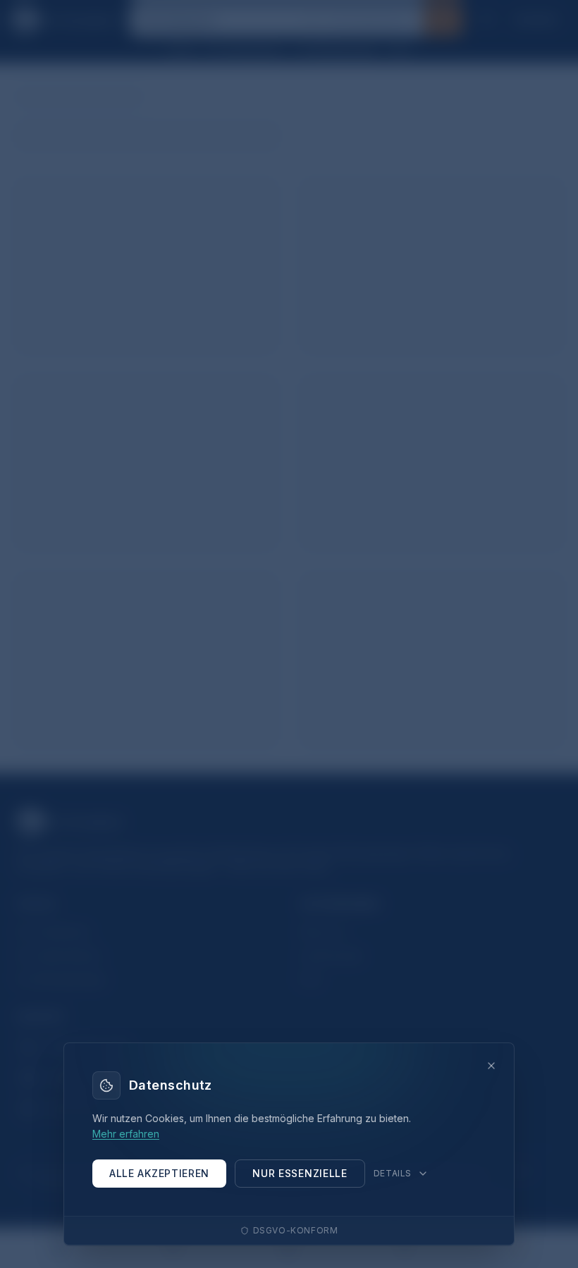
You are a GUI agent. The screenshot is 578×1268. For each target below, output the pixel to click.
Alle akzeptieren (159, 1173)
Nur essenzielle (300, 1173)
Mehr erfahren (125, 1134)
